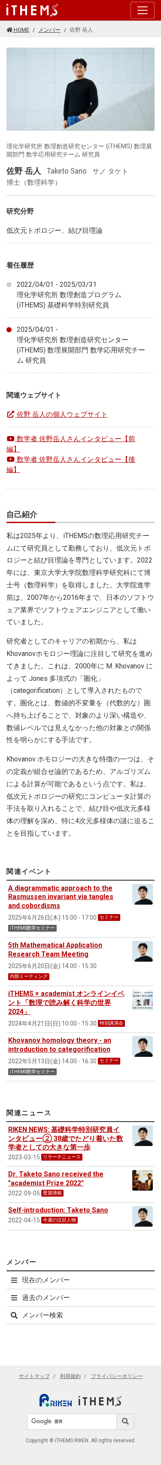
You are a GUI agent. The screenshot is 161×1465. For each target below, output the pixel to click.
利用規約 (70, 1376)
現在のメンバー (46, 1280)
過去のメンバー (46, 1298)
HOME (20, 30)
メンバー (49, 30)
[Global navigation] (32, 10)
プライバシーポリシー (117, 1376)
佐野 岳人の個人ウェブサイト (62, 414)
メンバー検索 (42, 1315)
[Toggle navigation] (143, 10)
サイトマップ (34, 1376)
